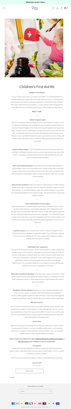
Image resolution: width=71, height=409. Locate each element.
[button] (4, 8)
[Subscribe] (50, 391)
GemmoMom (28, 407)
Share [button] (13, 377)
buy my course (23, 342)
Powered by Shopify (36, 407)
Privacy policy (46, 407)
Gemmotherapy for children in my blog (49, 339)
